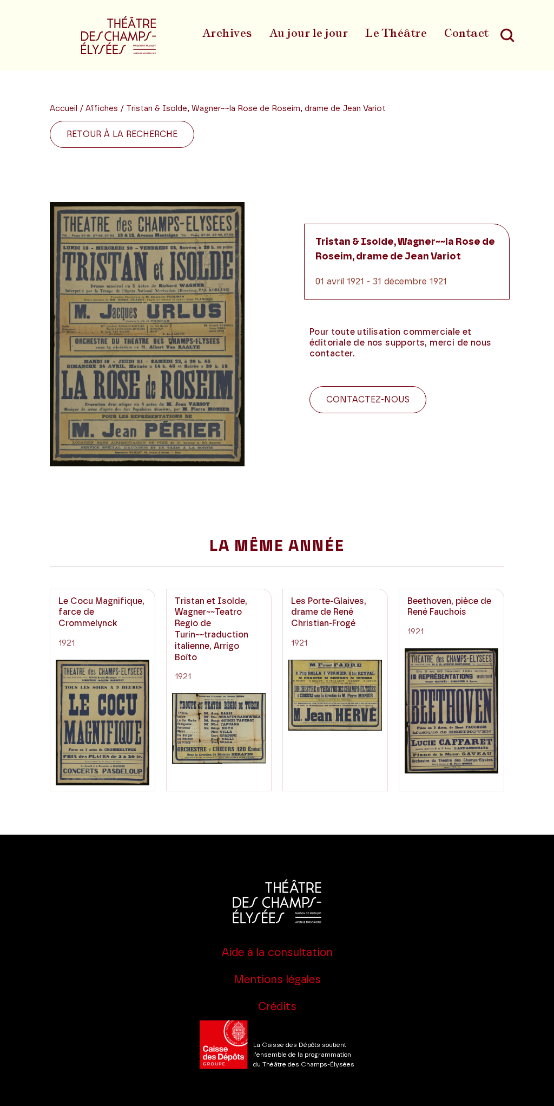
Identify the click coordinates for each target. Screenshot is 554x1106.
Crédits (277, 1006)
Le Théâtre (396, 33)
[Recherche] (507, 35)
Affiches (102, 109)
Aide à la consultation (277, 952)
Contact (466, 33)
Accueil (63, 109)
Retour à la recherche (122, 134)
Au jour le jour (308, 33)
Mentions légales (277, 979)
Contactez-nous (368, 399)
